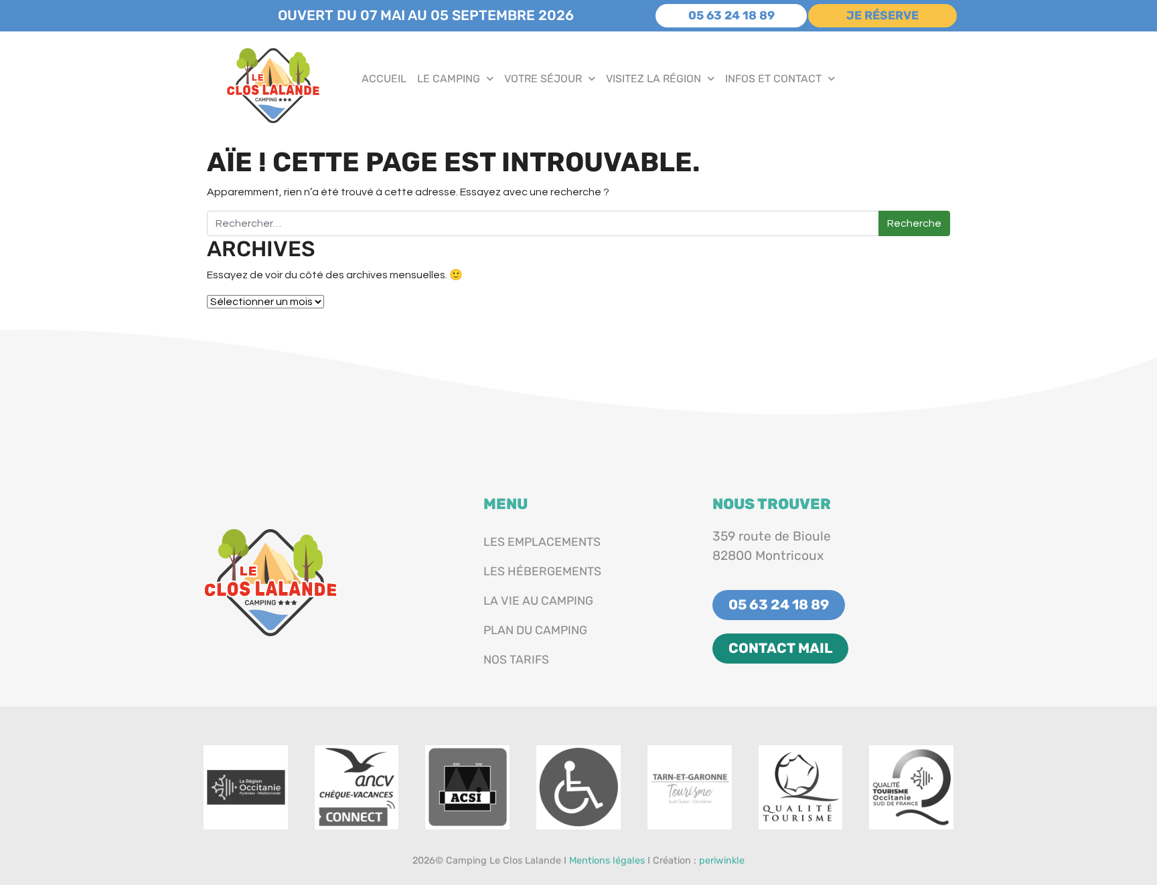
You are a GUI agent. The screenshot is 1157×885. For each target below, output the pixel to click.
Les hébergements (542, 571)
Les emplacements (542, 542)
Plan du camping (535, 630)
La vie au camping (538, 600)
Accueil (384, 78)
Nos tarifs (516, 659)
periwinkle (722, 860)
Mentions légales (607, 860)
